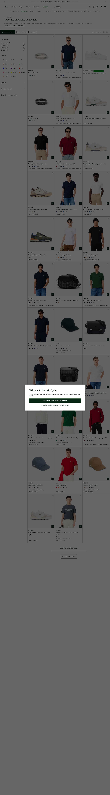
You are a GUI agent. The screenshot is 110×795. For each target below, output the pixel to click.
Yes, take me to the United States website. (55, 400)
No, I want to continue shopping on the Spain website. (55, 405)
